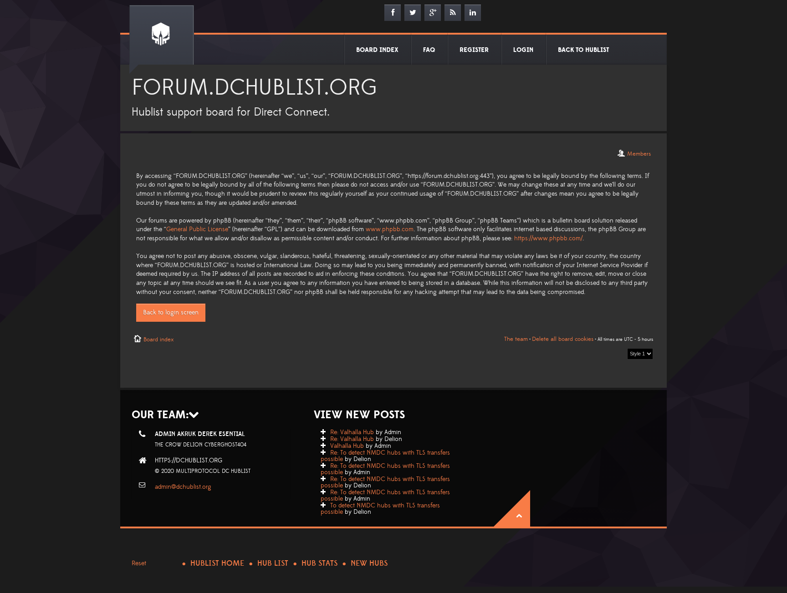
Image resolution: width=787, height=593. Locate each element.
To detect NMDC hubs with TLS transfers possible (380, 509)
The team (516, 339)
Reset (139, 563)
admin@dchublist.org (183, 487)
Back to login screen (171, 313)
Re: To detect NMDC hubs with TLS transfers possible (385, 456)
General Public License (197, 229)
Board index (158, 339)
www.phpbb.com (390, 229)
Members (639, 153)
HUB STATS (319, 563)
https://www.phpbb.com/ (548, 238)
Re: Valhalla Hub (352, 432)
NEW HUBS (369, 563)
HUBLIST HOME (217, 563)
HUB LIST (272, 563)
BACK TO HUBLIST (583, 50)
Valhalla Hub (347, 446)
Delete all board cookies (562, 339)
